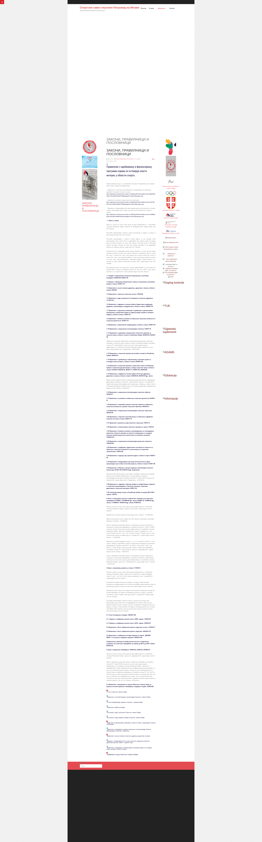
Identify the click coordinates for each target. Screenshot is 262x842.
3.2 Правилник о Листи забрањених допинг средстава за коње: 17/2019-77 (130, 627)
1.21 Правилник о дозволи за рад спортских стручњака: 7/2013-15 (128, 423)
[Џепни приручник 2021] (170, 242)
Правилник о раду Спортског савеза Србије (122, 754)
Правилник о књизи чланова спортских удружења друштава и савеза (128, 736)
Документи (162, 8)
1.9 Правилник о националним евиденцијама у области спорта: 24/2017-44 (130, 325)
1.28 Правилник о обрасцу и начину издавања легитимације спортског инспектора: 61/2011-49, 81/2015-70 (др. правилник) (129, 469)
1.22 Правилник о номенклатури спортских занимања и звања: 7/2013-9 (130, 427)
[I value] (170, 276)
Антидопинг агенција (171, 225)
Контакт (172, 8)
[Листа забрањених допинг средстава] (170, 260)
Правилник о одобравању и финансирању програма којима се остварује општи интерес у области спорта (129, 748)
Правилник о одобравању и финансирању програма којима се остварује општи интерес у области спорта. (129, 171)
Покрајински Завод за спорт (171, 233)
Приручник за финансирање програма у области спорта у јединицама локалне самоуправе (131, 723)
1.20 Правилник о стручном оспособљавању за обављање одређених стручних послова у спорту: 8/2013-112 (129, 418)
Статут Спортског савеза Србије (117, 692)
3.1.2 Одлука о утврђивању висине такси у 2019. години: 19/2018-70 (128, 623)
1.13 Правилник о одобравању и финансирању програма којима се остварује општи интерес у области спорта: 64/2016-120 (128, 360)
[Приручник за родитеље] (170, 254)
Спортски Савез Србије (171, 218)
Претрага (83, 763)
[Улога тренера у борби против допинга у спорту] (170, 248)
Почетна (143, 8)
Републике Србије (171, 227)
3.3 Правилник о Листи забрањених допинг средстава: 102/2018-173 (128, 631)
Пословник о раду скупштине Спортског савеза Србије (124, 712)
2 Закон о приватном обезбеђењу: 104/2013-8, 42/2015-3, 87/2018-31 (128, 650)
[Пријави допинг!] (170, 237)
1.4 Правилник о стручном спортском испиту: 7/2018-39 (124, 294)
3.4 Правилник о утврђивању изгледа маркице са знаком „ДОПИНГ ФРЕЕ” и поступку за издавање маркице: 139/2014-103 (128, 636)
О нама (151, 8)
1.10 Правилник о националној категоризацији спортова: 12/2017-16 (128, 329)
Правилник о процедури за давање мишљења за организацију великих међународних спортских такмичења (128, 730)
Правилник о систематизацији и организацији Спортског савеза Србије (128, 697)
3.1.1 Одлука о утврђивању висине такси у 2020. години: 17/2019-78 (128, 619)
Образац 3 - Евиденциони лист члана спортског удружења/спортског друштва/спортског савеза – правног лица (128, 741)
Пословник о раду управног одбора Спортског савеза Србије (126, 717)
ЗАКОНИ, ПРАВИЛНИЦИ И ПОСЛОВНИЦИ (127, 152)
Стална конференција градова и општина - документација (125, 702)
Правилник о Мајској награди (116, 707)
